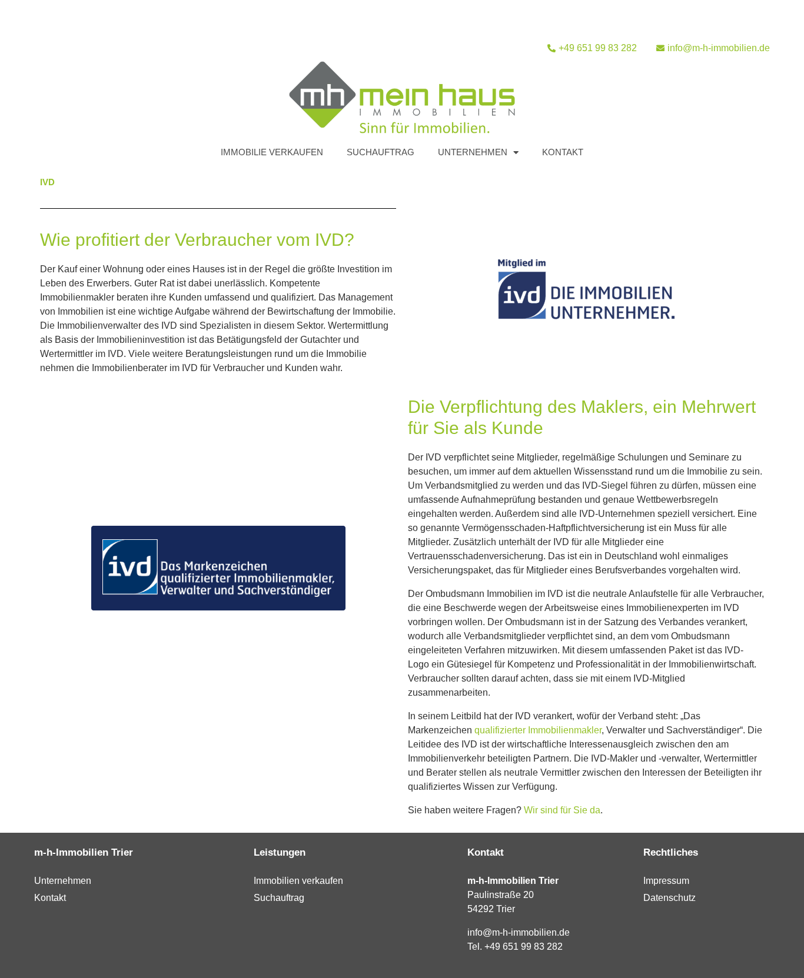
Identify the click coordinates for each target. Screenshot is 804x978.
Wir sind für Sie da (562, 810)
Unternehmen (472, 152)
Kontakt (562, 152)
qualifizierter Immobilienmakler (538, 730)
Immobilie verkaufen (272, 152)
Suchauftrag (380, 152)
